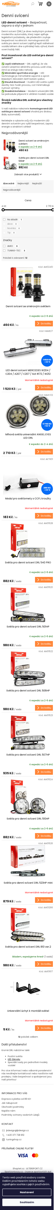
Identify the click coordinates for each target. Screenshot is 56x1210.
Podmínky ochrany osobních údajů (20, 1114)
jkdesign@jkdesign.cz (17, 1130)
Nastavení (27, 1192)
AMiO (12, 246)
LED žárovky (14, 1059)
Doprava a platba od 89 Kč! (16, 1098)
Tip (11, 232)
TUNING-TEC (16, 250)
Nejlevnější (23, 183)
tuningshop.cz (13, 1139)
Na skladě (14, 219)
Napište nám (8, 1110)
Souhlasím (27, 1202)
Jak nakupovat (9, 1103)
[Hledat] (33, 4)
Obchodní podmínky (13, 1106)
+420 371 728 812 (15, 1135)
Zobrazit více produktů (26, 174)
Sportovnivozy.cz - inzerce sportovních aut (28, 1171)
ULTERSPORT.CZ (34, 1168)
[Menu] (49, 4)
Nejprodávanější (11, 189)
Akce (12, 223)
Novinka (13, 228)
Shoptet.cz (18, 1168)
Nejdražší (37, 183)
